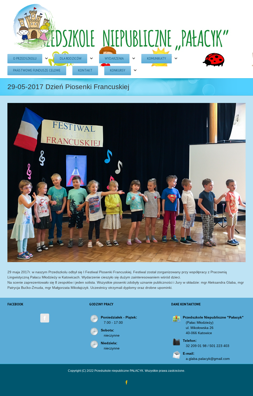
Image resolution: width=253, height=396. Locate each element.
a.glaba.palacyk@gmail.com (208, 359)
